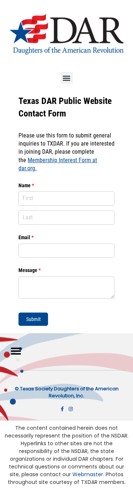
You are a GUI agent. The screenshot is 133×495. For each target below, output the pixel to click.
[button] (67, 78)
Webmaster (87, 474)
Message (38, 270)
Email (35, 237)
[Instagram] (70, 409)
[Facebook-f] (62, 409)
